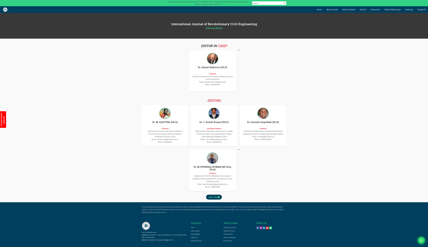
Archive (363, 9)
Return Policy (227, 241)
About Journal (332, 9)
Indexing (409, 9)
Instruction (375, 9)
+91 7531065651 (149, 237)
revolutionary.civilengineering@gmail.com (160, 240)
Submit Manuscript (393, 9)
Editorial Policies (196, 241)
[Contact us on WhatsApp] (421, 240)
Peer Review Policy (229, 228)
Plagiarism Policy (229, 231)
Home (319, 9)
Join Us (212, 197)
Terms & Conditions (229, 237)
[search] (284, 3)
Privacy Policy (228, 234)
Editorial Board (348, 9)
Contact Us (421, 9)
